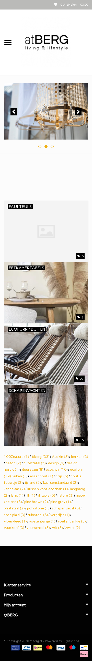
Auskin (60, 457)
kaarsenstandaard (60, 482)
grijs (61, 476)
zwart (72, 528)
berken (79, 457)
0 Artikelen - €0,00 (74, 4)
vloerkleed (15, 521)
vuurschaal (38, 528)
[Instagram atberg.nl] (55, 562)
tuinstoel (38, 515)
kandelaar (14, 489)
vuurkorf (14, 528)
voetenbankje (72, 521)
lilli (30, 495)
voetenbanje (42, 521)
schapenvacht (66, 508)
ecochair (56, 469)
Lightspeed (71, 641)
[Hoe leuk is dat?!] (46, 111)
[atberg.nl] (54, 42)
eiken (20, 476)
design (56, 463)
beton (13, 463)
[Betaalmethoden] (14, 647)
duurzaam (32, 469)
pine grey (60, 502)
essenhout (41, 476)
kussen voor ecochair (47, 489)
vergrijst (60, 515)
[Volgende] (78, 111)
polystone (38, 508)
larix (17, 495)
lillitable (46, 495)
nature (65, 495)
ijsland (33, 482)
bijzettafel (34, 463)
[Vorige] (13, 111)
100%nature (16, 457)
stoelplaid (14, 515)
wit (57, 528)
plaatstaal (14, 508)
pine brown (36, 502)
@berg (40, 457)
